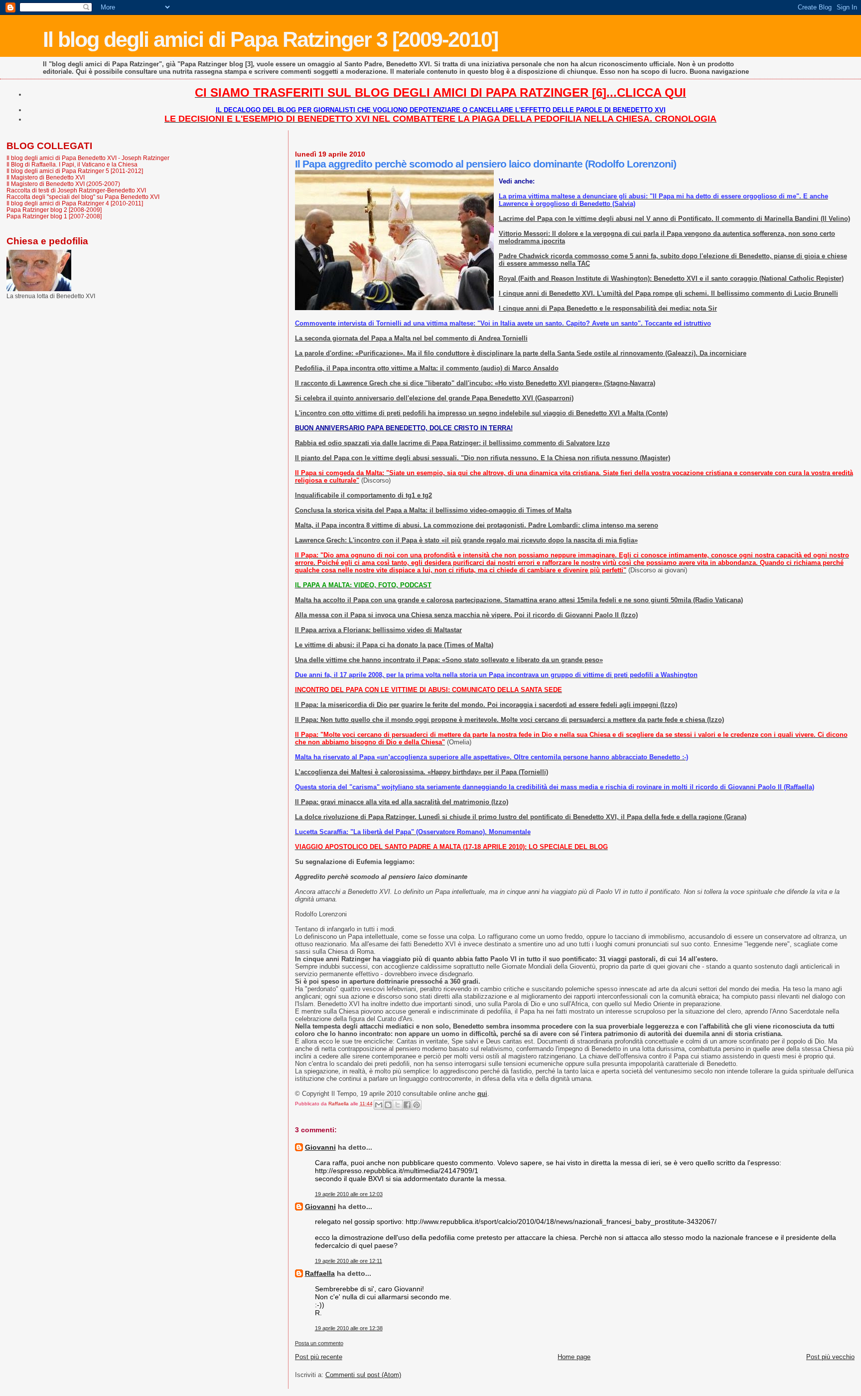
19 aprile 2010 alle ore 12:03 (349, 1194)
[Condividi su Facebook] (407, 1105)
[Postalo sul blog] (388, 1105)
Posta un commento (319, 1343)
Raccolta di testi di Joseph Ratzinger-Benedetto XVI (76, 190)
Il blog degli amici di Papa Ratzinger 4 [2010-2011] (74, 203)
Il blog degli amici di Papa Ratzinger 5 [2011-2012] (74, 171)
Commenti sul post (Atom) (363, 1375)
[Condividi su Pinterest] (417, 1105)
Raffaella (320, 1273)
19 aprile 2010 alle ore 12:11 (348, 1261)
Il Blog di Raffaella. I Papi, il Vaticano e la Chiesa (72, 164)
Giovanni (320, 1147)
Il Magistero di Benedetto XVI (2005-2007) (63, 183)
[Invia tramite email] (379, 1105)
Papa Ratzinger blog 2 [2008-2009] (54, 209)
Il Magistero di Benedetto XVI (45, 177)
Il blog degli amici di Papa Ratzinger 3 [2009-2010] (270, 39)
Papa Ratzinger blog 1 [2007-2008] (54, 216)
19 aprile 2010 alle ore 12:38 (349, 1328)
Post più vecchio (830, 1357)
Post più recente (318, 1357)
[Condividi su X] (398, 1105)
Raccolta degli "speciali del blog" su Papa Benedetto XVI (82, 196)
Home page (574, 1357)
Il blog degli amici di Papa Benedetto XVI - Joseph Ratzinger (87, 158)
